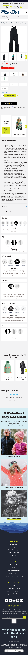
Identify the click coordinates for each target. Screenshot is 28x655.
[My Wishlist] (11, 7)
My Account (14, 544)
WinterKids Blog (14, 588)
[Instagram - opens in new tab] (14, 600)
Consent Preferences (14, 641)
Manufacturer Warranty (14, 576)
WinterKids (6, 3)
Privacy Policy (5, 644)
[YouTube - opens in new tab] (21, 600)
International (14, 573)
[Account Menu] (14, 7)
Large (23, 84)
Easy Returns (14, 552)
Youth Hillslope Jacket (19, 134)
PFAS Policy (10, 647)
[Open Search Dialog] (7, 7)
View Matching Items (6, 98)
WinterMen (22, 3)
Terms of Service (22, 645)
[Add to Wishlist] (18, 96)
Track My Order (14, 547)
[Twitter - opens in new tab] (10, 600)
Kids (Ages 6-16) (7, 19)
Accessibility (18, 647)
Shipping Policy (14, 570)
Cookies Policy (14, 644)
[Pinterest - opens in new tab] (17, 600)
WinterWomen (14, 3)
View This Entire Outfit (6, 130)
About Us (14, 585)
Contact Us (14, 565)
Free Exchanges (14, 549)
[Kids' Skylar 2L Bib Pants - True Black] (4, 56)
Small (5, 84)
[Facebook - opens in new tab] (6, 600)
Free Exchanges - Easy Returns (14, 0)
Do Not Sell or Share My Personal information (14, 645)
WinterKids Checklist (14, 591)
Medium (14, 84)
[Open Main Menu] (23, 12)
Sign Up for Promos (14, 594)
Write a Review (14, 401)
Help (14, 567)
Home (2, 19)
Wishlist (14, 555)
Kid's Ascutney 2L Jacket (7, 378)
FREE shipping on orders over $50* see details (14, 17)
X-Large (4, 88)
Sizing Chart (4, 92)
